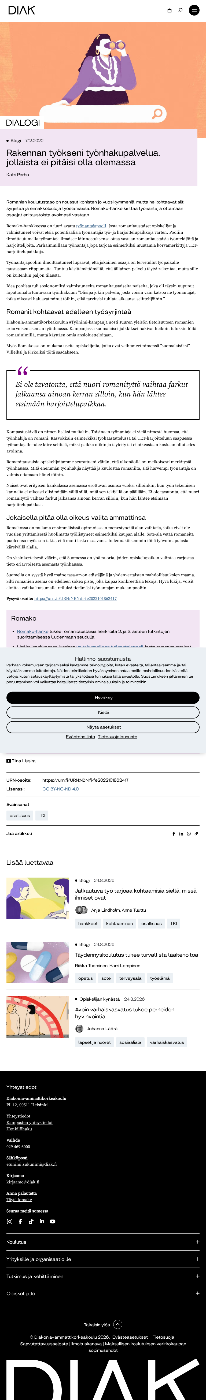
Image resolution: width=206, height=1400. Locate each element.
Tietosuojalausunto (117, 736)
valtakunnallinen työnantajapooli (109, 646)
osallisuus (20, 815)
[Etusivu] (21, 10)
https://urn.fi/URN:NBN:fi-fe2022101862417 (75, 598)
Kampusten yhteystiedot (29, 1122)
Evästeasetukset (130, 1337)
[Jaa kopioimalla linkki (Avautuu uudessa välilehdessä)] (196, 833)
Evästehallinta (80, 736)
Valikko (194, 10)
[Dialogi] (22, 123)
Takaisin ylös (97, 1324)
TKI (42, 815)
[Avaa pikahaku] (180, 10)
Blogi (16, 140)
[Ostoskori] (169, 10)
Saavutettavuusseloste (44, 1343)
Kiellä (103, 712)
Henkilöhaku (19, 1129)
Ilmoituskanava (86, 1343)
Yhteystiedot (18, 1116)
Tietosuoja (163, 1337)
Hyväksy (104, 697)
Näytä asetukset (104, 727)
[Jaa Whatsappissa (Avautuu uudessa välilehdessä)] (189, 833)
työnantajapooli (91, 226)
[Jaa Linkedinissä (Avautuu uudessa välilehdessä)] (181, 833)
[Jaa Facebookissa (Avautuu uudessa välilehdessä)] (174, 833)
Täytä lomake (19, 1199)
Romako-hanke (33, 631)
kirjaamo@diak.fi (22, 1182)
